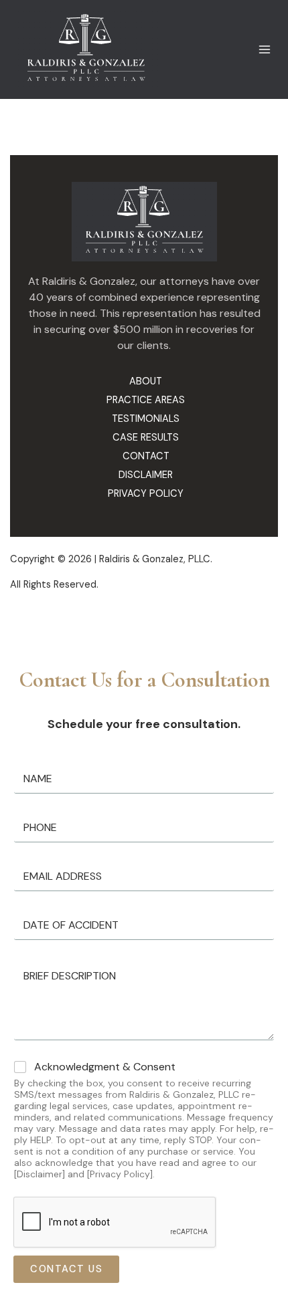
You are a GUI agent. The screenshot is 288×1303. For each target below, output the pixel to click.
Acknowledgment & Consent (104, 1067)
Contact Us (56, 1269)
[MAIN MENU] (265, 37)
